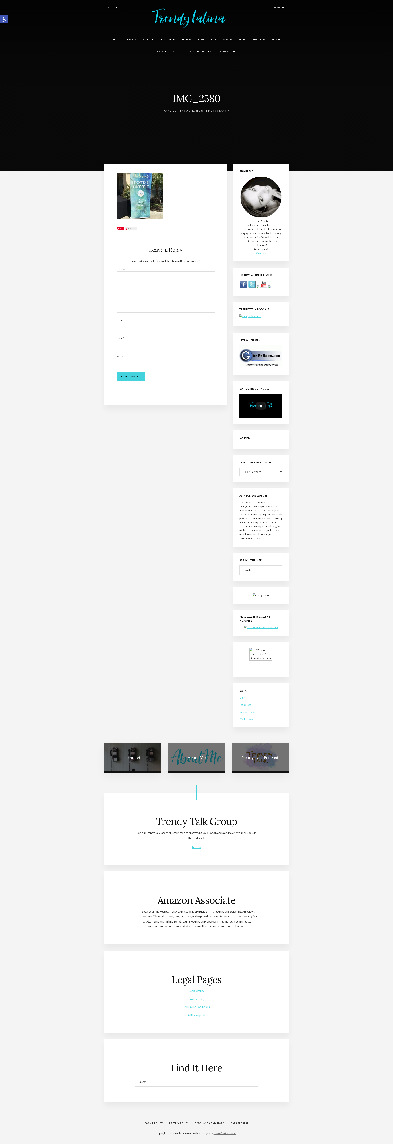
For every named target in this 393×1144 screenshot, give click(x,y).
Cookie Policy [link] (196, 990)
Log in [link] (242, 698)
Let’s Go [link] (196, 847)
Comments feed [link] (247, 712)
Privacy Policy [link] (197, 999)
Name (120, 320)
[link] (4, 19)
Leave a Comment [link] (217, 111)
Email (120, 338)
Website (121, 356)
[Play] (261, 406)
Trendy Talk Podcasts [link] (260, 757)
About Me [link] (197, 757)
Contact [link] (132, 757)
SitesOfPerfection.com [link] (225, 1133)
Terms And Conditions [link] (196, 1006)
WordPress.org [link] (246, 719)
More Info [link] (261, 253)
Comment (122, 269)
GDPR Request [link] (196, 1015)
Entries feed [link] (245, 705)
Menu (280, 8)
